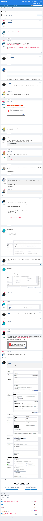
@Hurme (10, 83)
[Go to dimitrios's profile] (2, 15)
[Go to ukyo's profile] (34, 507)
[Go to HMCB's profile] (34, 510)
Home (2, 3)
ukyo (2, 507)
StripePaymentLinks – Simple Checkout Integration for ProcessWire (11, 501)
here (18, 31)
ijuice (4, 151)
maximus (36, 513)
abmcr (15, 191)
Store (11, 5)
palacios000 (4, 40)
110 (3, 97)
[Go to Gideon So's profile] (4, 354)
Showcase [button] (26, 1)
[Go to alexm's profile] (4, 168)
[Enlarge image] (15, 105)
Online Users (8, 7)
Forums (5, 3)
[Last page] (8, 479)
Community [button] (29, 1)
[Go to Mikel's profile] (34, 502)
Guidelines (2, 7)
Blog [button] (32, 1)
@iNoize (10, 363)
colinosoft (3, 101)
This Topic (39, 5)
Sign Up (40, 3)
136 (3, 35)
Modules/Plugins (10, 15)
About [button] (23, 1)
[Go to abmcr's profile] (4, 179)
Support (8, 5)
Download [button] (35, 1)
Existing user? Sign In (35, 3)
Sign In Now (31, 489)
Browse (2, 5)
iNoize (4, 331)
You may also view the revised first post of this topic (14, 217)
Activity (5, 5)
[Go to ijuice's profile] (4, 153)
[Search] (41, 5)
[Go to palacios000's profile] (4, 32)
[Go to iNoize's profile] (4, 333)
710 (3, 195)
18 (3, 26)
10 (3, 107)
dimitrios (5, 14)
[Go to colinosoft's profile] (4, 103)
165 (3, 337)
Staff (5, 7)
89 (3, 72)
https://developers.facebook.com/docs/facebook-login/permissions (23, 337)
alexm (4, 166)
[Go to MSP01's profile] (4, 93)
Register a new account (11, 489)
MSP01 (4, 91)
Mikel (35, 501)
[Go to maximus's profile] (34, 514)
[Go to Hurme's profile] (4, 69)
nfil (3, 301)
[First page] (1, 479)
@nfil (8, 313)
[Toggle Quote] (8, 143)
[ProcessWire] (4, 1)
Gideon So (3, 351)
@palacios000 (12, 57)
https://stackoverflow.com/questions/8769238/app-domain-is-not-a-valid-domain (17, 44)
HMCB (36, 510)
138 (3, 307)
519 (3, 357)
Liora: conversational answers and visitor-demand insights (10, 513)
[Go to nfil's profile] (4, 230)
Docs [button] (41, 1)
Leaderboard (15, 5)
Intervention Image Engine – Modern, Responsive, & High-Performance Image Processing (10, 506)
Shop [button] (38, 1)
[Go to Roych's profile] (34, 504)
